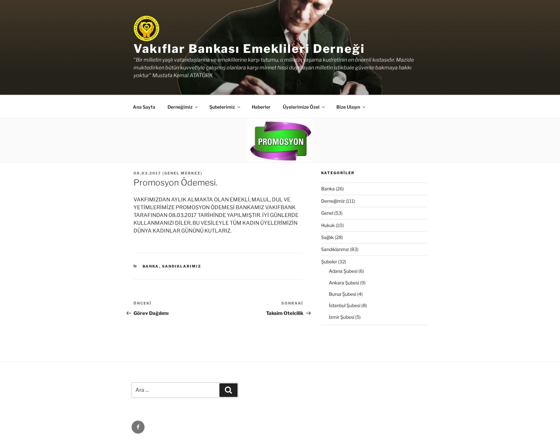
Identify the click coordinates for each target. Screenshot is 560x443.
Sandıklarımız (182, 266)
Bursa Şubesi (342, 294)
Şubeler (329, 261)
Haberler (261, 107)
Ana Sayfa (144, 107)
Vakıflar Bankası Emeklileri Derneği (249, 49)
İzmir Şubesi (341, 317)
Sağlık (327, 237)
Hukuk (328, 225)
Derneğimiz (333, 201)
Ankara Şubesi (344, 282)
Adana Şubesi (343, 271)
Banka (151, 266)
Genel (327, 213)
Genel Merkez (182, 173)
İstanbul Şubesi (344, 305)
